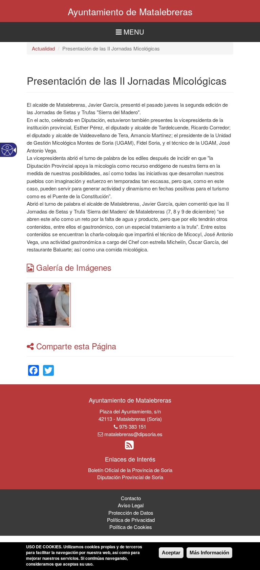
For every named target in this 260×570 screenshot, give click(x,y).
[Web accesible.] (7, 150)
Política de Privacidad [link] (131, 519)
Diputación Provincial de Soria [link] (130, 477)
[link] (49, 304)
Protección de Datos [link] (130, 512)
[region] (130, 32)
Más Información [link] (209, 552)
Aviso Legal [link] (131, 505)
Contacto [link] (131, 498)
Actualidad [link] (43, 48)
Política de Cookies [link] (130, 526)
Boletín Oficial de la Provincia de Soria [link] (130, 469)
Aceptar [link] (171, 552)
